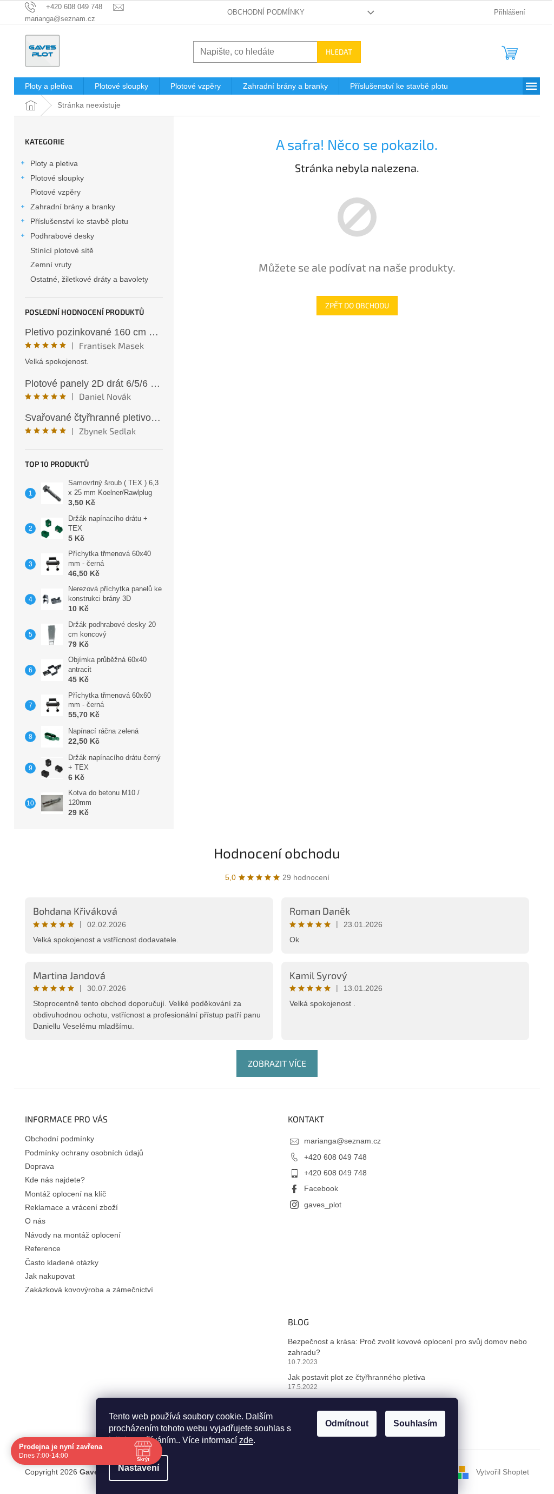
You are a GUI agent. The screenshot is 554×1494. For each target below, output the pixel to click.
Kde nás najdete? (55, 1179)
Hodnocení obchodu (277, 852)
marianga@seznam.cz (342, 1140)
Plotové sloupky (57, 178)
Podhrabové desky (62, 236)
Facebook (321, 1188)
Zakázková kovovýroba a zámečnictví (89, 1289)
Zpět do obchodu (357, 305)
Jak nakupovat (50, 1276)
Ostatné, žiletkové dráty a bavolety (89, 279)
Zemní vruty (50, 264)
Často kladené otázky (61, 1262)
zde (246, 1440)
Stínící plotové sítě (62, 250)
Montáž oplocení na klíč (65, 1193)
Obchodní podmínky (266, 12)
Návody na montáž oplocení (73, 1235)
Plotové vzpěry (55, 192)
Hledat (339, 51)
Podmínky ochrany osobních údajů (84, 1152)
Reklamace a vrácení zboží (71, 1207)
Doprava (39, 1166)
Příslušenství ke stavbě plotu (79, 221)
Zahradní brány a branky (72, 206)
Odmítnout (346, 1423)
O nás (35, 1221)
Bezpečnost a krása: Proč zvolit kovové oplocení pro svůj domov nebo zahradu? (407, 1346)
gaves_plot (322, 1204)
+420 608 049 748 (335, 1157)
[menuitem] (48, 86)
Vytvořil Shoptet (502, 1471)
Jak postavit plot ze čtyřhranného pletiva (356, 1377)
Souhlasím (415, 1423)
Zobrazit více (277, 1063)
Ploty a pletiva (54, 163)
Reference (43, 1248)
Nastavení (138, 1467)
